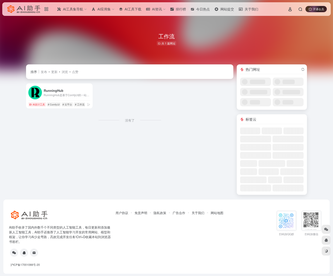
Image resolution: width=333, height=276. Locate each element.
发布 (44, 71)
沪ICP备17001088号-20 (25, 264)
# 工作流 (79, 104)
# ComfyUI (54, 104)
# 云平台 (67, 104)
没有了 (130, 120)
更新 (54, 71)
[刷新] (303, 69)
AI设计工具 (39, 104)
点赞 (75, 71)
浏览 (65, 71)
